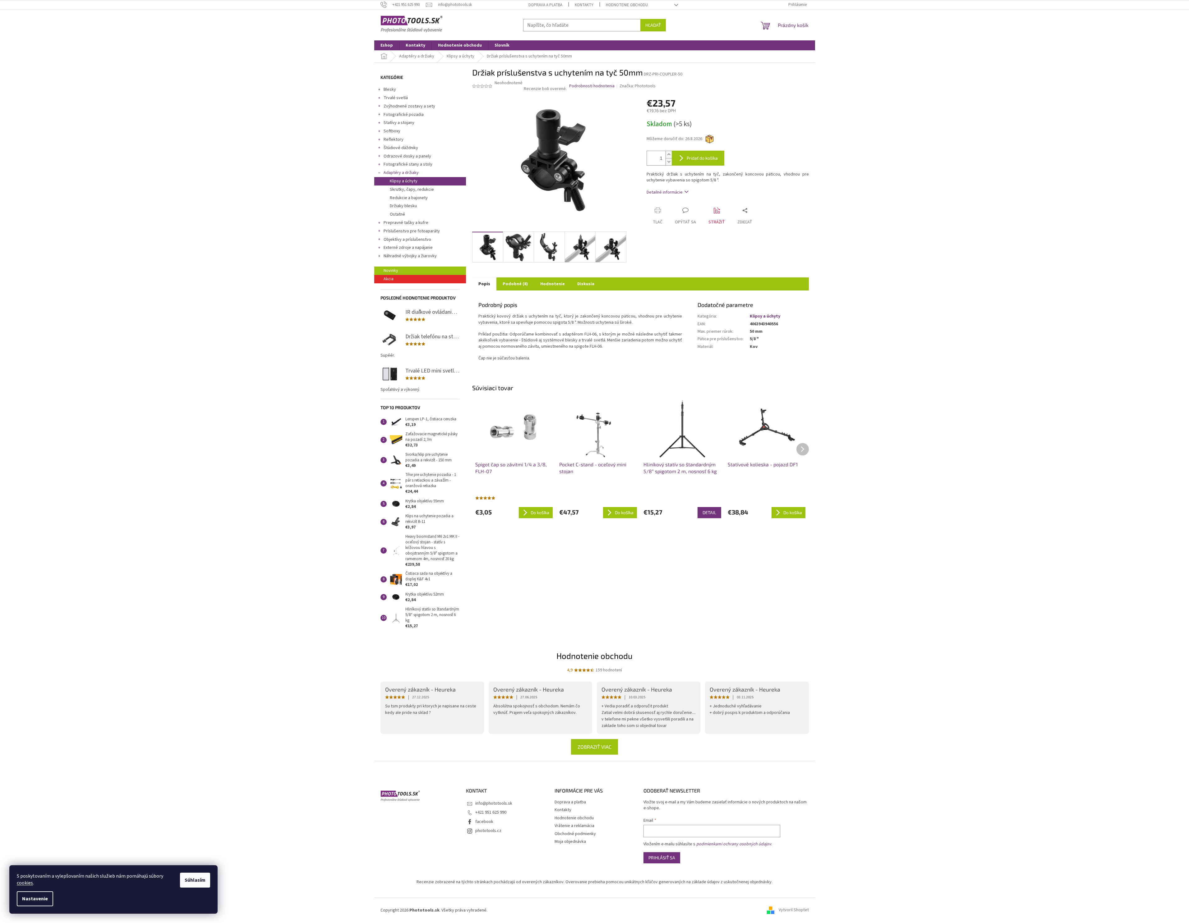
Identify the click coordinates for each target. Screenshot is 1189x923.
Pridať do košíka (702, 158)
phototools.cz (488, 831)
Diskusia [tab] (585, 284)
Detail (709, 512)
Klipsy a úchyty (403, 181)
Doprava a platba (545, 5)
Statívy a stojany (399, 123)
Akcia (389, 279)
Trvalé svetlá (396, 98)
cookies (25, 883)
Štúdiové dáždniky (401, 148)
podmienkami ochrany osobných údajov (733, 844)
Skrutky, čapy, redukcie (412, 189)
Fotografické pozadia (404, 115)
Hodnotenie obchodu (627, 5)
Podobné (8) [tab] (515, 284)
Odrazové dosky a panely (407, 156)
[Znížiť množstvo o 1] (669, 161)
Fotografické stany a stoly (408, 164)
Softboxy (392, 131)
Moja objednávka (570, 841)
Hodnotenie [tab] (552, 284)
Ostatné (397, 214)
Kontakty (584, 5)
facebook (484, 822)
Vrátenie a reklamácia (574, 826)
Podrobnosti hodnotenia (592, 86)
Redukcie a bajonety (409, 198)
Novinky (391, 270)
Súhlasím (195, 880)
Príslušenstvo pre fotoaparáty (412, 231)
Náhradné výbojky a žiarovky (410, 256)
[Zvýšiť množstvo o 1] (669, 154)
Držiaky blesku (403, 206)
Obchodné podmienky (575, 834)
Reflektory (393, 139)
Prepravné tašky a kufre (406, 223)
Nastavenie (35, 898)
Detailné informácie (665, 192)
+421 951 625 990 (490, 812)
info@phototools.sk (493, 803)
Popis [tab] (484, 284)
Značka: (638, 86)
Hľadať (653, 25)
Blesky (390, 89)
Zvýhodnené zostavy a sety (409, 106)
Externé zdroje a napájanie (408, 247)
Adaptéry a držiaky (401, 173)
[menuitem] (386, 45)
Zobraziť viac (594, 747)
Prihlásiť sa (661, 857)
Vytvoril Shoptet (794, 910)
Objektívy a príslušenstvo (407, 239)
